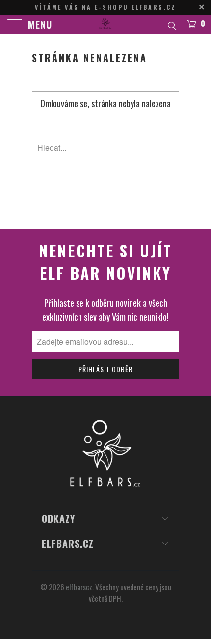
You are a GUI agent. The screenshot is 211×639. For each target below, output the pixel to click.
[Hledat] (171, 25)
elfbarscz (79, 586)
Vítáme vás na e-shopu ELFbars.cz (105, 7)
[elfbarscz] (105, 24)
